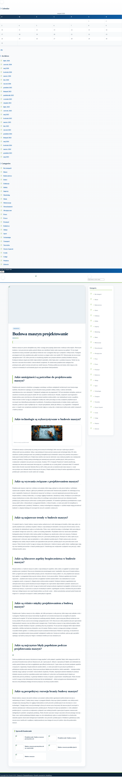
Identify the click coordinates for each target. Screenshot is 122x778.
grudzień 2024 (7, 134)
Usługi (5, 256)
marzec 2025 (7, 122)
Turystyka (6, 245)
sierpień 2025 (7, 103)
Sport (5, 233)
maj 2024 (6, 141)
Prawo (5, 218)
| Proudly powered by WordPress (42, 775)
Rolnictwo (6, 226)
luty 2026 (6, 80)
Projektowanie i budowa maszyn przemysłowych (34, 738)
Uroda (5, 253)
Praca (5, 214)
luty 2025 (6, 126)
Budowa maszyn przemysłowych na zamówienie (34, 747)
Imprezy (5, 191)
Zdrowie (6, 264)
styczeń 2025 (7, 130)
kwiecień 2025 (7, 118)
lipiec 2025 (6, 107)
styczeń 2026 (7, 83)
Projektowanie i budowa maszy (67, 738)
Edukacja (6, 183)
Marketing (6, 195)
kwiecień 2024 (7, 145)
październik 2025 (8, 95)
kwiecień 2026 (7, 72)
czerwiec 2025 (7, 110)
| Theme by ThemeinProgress (24, 775)
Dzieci (5, 179)
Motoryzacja (7, 203)
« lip (1, 50)
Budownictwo (7, 176)
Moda (5, 199)
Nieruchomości (7, 206)
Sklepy (5, 230)
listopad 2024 (7, 137)
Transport (6, 241)
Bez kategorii (7, 168)
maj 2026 (6, 68)
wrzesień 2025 (7, 99)
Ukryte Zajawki (8, 249)
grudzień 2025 (7, 87)
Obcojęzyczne (7, 210)
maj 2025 (6, 114)
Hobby (5, 187)
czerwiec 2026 (7, 64)
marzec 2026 (7, 76)
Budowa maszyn (29, 756)
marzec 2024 (7, 149)
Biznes (5, 172)
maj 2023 (6, 157)
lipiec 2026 (6, 60)
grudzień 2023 (7, 153)
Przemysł (6, 222)
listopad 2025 (7, 91)
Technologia (7, 237)
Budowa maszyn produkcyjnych (67, 747)
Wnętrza (6, 260)
